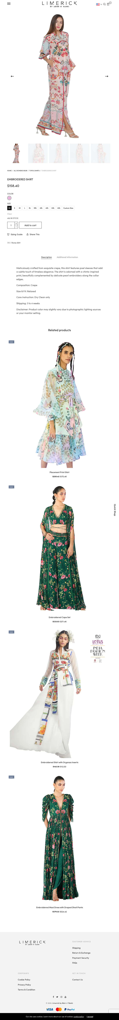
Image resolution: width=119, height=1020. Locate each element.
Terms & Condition (26, 989)
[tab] (46, 257)
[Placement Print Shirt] (59, 403)
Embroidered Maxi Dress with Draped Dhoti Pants (59, 907)
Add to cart (30, 225)
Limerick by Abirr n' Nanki (62, 1003)
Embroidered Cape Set (59, 617)
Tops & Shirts (34, 171)
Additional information (67, 257)
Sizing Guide (16, 234)
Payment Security (80, 957)
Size (9, 203)
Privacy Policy (24, 984)
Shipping (76, 947)
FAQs (74, 962)
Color (10, 194)
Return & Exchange (81, 952)
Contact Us (77, 979)
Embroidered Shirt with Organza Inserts (59, 762)
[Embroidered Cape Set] (59, 548)
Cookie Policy (24, 979)
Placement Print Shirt (59, 472)
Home (9, 171)
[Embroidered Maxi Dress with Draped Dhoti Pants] (59, 838)
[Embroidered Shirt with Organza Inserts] (59, 693)
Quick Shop (115, 510)
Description (46, 257)
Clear (9, 213)
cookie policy (79, 1016)
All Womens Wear (20, 171)
